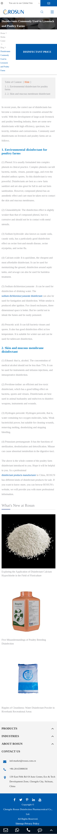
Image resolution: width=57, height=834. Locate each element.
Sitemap (20, 823)
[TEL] (28, 830)
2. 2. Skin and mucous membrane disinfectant (27, 93)
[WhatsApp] (17, 830)
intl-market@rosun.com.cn (23, 761)
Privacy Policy (32, 823)
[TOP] (51, 830)
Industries (10, 736)
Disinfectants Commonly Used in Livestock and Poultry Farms (5, 61)
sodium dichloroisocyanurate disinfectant (22, 296)
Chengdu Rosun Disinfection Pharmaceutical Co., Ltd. (27, 811)
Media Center (2, 39)
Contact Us (11, 751)
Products (9, 728)
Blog (2, 47)
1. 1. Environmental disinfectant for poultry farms (26, 88)
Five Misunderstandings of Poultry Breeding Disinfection (24, 641)
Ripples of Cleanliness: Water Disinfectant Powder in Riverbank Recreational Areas (28, 709)
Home (2, 33)
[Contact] (40, 830)
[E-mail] (5, 830)
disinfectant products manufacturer (19, 475)
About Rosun (12, 743)
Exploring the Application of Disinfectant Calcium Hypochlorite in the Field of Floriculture (27, 573)
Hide (27, 82)
